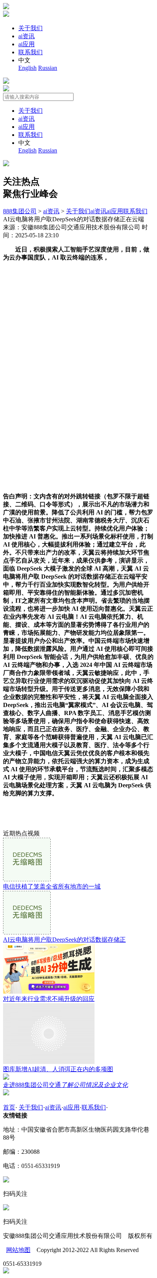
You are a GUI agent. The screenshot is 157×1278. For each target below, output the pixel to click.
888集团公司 (20, 211)
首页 (9, 1107)
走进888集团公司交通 (65, 1085)
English (27, 68)
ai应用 (26, 44)
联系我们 (30, 52)
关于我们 (30, 28)
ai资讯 (26, 36)
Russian (47, 68)
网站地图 (18, 1250)
